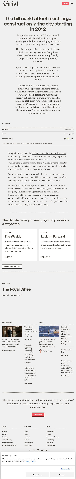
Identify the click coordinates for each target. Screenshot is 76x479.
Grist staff (5, 295)
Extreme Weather (7, 442)
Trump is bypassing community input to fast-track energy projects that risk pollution (29, 352)
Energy (4, 431)
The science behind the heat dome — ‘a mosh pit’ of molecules (30, 331)
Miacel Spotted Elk (8, 350)
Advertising (50, 440)
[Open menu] (72, 3)
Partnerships (28, 442)
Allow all (62, 475)
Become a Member (53, 437)
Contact (27, 437)
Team (26, 434)
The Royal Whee (16, 289)
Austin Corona (47, 351)
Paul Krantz (28, 383)
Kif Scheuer (6, 123)
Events (49, 434)
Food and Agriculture (9, 445)
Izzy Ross (27, 362)
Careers (27, 440)
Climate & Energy (16, 295)
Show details (65, 469)
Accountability (7, 440)
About (26, 431)
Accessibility (51, 445)
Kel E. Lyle (64, 355)
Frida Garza (65, 376)
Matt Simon (28, 339)
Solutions (5, 437)
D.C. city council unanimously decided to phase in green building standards (37, 38)
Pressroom (28, 445)
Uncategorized (69, 134)
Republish (50, 442)
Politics (4, 434)
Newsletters (50, 431)
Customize (36, 475)
